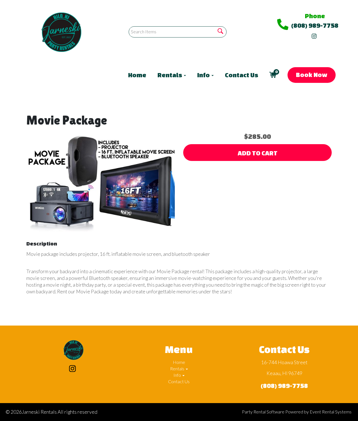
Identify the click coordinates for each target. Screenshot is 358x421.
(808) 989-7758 (314, 25)
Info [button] (204, 74)
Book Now (311, 74)
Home (137, 74)
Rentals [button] (170, 74)
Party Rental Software (263, 411)
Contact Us (241, 74)
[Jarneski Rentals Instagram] (314, 35)
